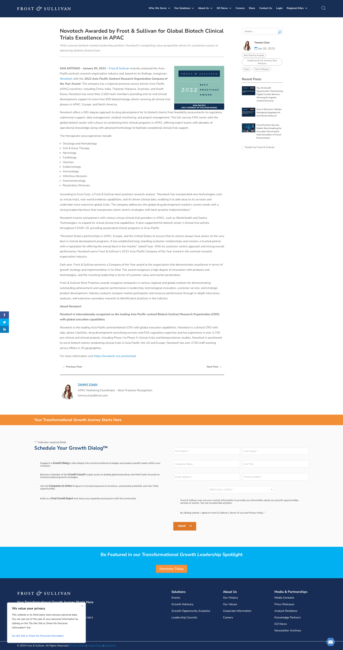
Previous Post (72, 367)
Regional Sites (295, 8)
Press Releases (262, 69)
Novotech (66, 79)
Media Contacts (284, 598)
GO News (222, 8)
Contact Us (265, 8)
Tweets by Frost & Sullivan (260, 147)
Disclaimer (110, 645)
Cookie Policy (94, 645)
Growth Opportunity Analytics (191, 611)
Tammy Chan (87, 385)
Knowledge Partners (287, 617)
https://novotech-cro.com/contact (115, 356)
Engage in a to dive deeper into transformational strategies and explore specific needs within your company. (100, 464)
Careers (240, 8)
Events (176, 598)
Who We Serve (157, 8)
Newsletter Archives (287, 630)
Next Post (214, 367)
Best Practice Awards (254, 55)
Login (279, 8)
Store (252, 8)
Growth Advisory (182, 604)
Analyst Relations (285, 611)
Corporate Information (237, 611)
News (246, 69)
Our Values (230, 604)
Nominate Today (172, 569)
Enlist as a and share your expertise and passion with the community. (88, 498)
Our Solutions (182, 8)
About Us (203, 8)
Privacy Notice (77, 645)
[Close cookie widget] (82, 606)
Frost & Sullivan (119, 68)
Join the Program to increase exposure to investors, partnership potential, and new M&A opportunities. (99, 487)
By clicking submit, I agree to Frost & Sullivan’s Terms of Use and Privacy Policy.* (222, 513)
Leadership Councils (184, 617)
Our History (230, 598)
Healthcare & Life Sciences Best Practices (262, 62)
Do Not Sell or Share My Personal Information (38, 636)
